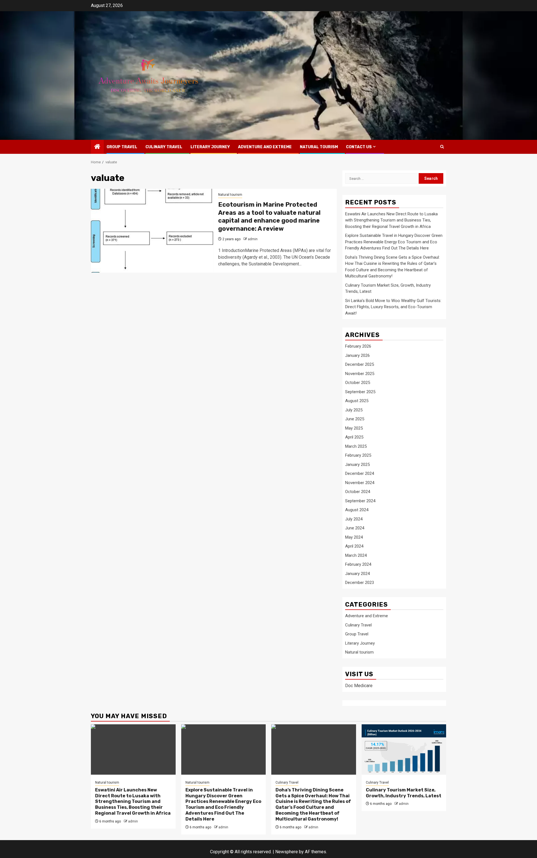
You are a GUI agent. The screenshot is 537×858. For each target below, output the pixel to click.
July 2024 (353, 519)
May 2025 (354, 428)
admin (253, 239)
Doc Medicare (359, 685)
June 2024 (354, 528)
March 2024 (356, 555)
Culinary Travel (163, 147)
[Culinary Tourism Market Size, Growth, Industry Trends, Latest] (404, 749)
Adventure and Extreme (265, 147)
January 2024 (357, 573)
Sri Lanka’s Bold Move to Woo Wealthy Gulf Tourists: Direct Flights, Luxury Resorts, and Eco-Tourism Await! (393, 307)
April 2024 (354, 546)
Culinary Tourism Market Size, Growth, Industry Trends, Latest (403, 792)
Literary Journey (210, 147)
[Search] (442, 146)
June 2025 (354, 418)
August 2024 (356, 509)
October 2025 (357, 382)
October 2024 (357, 491)
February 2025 (358, 455)
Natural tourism (319, 147)
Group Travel (122, 147)
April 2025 (354, 437)
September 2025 (360, 391)
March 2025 (356, 446)
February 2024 (358, 564)
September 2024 (360, 500)
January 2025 (357, 464)
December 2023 (359, 582)
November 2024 (359, 482)
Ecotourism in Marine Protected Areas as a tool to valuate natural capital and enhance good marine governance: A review (269, 216)
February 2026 (358, 346)
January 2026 (357, 355)
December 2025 (359, 364)
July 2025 (353, 409)
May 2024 (354, 537)
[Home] (97, 147)
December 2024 (359, 473)
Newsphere (286, 851)
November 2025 (359, 373)
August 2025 (356, 400)
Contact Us (359, 147)
